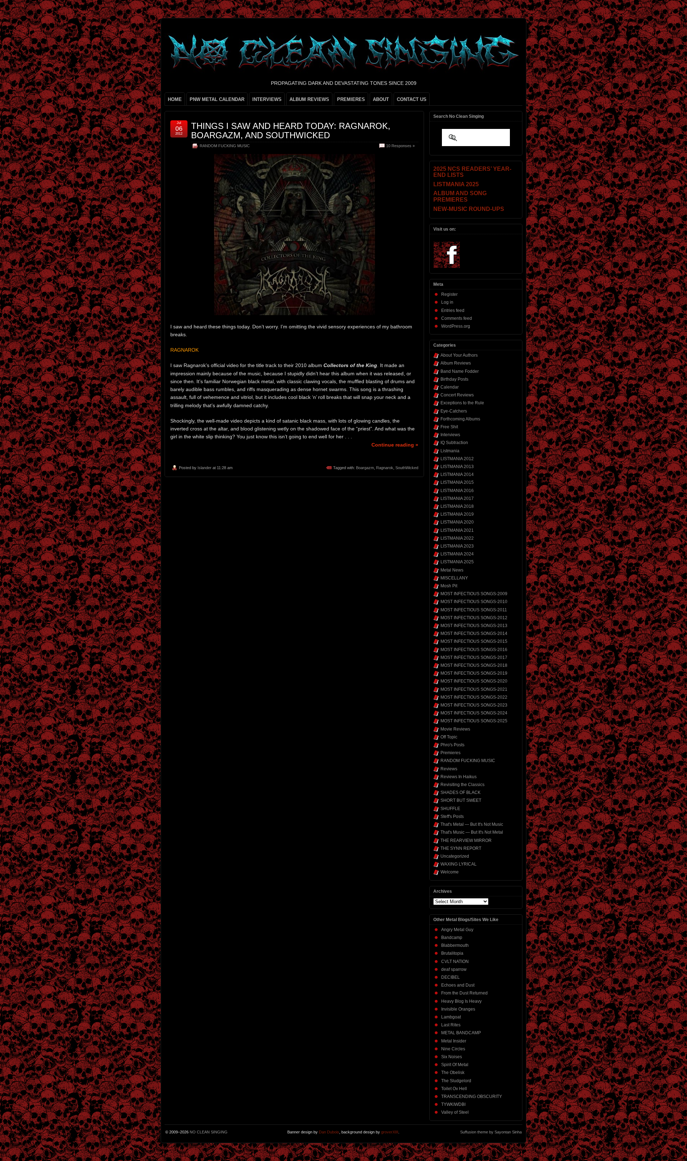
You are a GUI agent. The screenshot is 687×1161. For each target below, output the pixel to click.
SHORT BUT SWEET (460, 800)
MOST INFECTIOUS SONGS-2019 (473, 673)
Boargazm (365, 468)
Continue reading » (394, 445)
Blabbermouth (455, 945)
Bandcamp (451, 937)
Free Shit (449, 426)
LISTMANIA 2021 (457, 530)
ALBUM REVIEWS (309, 99)
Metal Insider (453, 1041)
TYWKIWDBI (453, 1104)
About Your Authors (459, 355)
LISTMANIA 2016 (457, 490)
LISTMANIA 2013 (457, 466)
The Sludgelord (456, 1080)
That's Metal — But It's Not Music (471, 824)
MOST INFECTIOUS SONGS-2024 (473, 713)
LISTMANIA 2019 (457, 514)
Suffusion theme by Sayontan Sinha (491, 1132)
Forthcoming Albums (460, 418)
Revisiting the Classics (462, 784)
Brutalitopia (452, 953)
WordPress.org (455, 326)
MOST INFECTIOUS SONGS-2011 (473, 609)
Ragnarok (384, 468)
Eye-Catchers (453, 411)
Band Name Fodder (459, 371)
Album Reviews (455, 363)
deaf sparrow (454, 969)
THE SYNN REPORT (460, 848)
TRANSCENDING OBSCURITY (471, 1096)
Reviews (448, 768)
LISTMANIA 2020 (457, 522)
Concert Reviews (457, 395)
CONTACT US (412, 99)
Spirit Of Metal (454, 1064)
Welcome (449, 872)
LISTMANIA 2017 (457, 498)
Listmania (449, 450)
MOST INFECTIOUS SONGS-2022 (473, 697)
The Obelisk (452, 1072)
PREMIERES (351, 99)
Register (449, 294)
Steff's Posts (452, 816)
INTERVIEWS (267, 99)
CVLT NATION (455, 961)
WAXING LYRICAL (458, 864)
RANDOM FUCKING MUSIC (225, 146)
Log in (447, 302)
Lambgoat (451, 1017)
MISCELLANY (454, 577)
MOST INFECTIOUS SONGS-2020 (473, 681)
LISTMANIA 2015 (457, 482)
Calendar (449, 387)
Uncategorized (454, 856)
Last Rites (451, 1024)
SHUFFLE (450, 808)
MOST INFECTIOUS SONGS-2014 (473, 633)
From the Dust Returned (464, 993)
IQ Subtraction (454, 442)
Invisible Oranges (458, 1009)
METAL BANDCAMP (461, 1032)
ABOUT (381, 99)
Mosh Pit (448, 585)
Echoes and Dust (457, 985)
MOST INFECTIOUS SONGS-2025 (473, 720)
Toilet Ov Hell (454, 1088)
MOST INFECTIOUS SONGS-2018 (473, 665)
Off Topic (448, 737)
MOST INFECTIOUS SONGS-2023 (473, 705)
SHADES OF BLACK (460, 792)
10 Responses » (400, 146)
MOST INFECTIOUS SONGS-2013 (473, 625)
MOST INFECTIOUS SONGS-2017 (473, 657)
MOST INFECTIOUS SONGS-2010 (473, 601)
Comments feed (456, 318)
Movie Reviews (455, 729)
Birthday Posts (454, 379)
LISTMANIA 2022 (457, 538)
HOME (175, 99)
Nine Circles (453, 1048)
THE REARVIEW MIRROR (466, 840)
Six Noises (451, 1056)
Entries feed (452, 310)
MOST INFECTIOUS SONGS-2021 (473, 689)
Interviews (450, 434)
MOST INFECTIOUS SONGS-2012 (473, 617)
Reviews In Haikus (458, 776)
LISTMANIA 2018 (457, 506)
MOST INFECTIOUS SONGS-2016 (473, 649)
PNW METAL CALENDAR (217, 99)
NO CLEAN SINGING (209, 1132)
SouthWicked (406, 468)
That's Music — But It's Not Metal (471, 832)
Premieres (450, 752)
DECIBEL (450, 977)
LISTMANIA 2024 (457, 554)
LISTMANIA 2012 (457, 458)
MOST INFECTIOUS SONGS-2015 (473, 641)
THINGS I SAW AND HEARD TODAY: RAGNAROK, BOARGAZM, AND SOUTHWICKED (290, 130)
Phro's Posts (452, 744)
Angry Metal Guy (457, 929)
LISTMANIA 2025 (457, 561)
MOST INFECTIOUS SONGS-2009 (473, 593)
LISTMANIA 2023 (457, 546)
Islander (204, 468)
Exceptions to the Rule (462, 402)
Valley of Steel (455, 1112)
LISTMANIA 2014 (457, 474)
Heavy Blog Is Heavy (461, 1001)
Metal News (451, 570)
